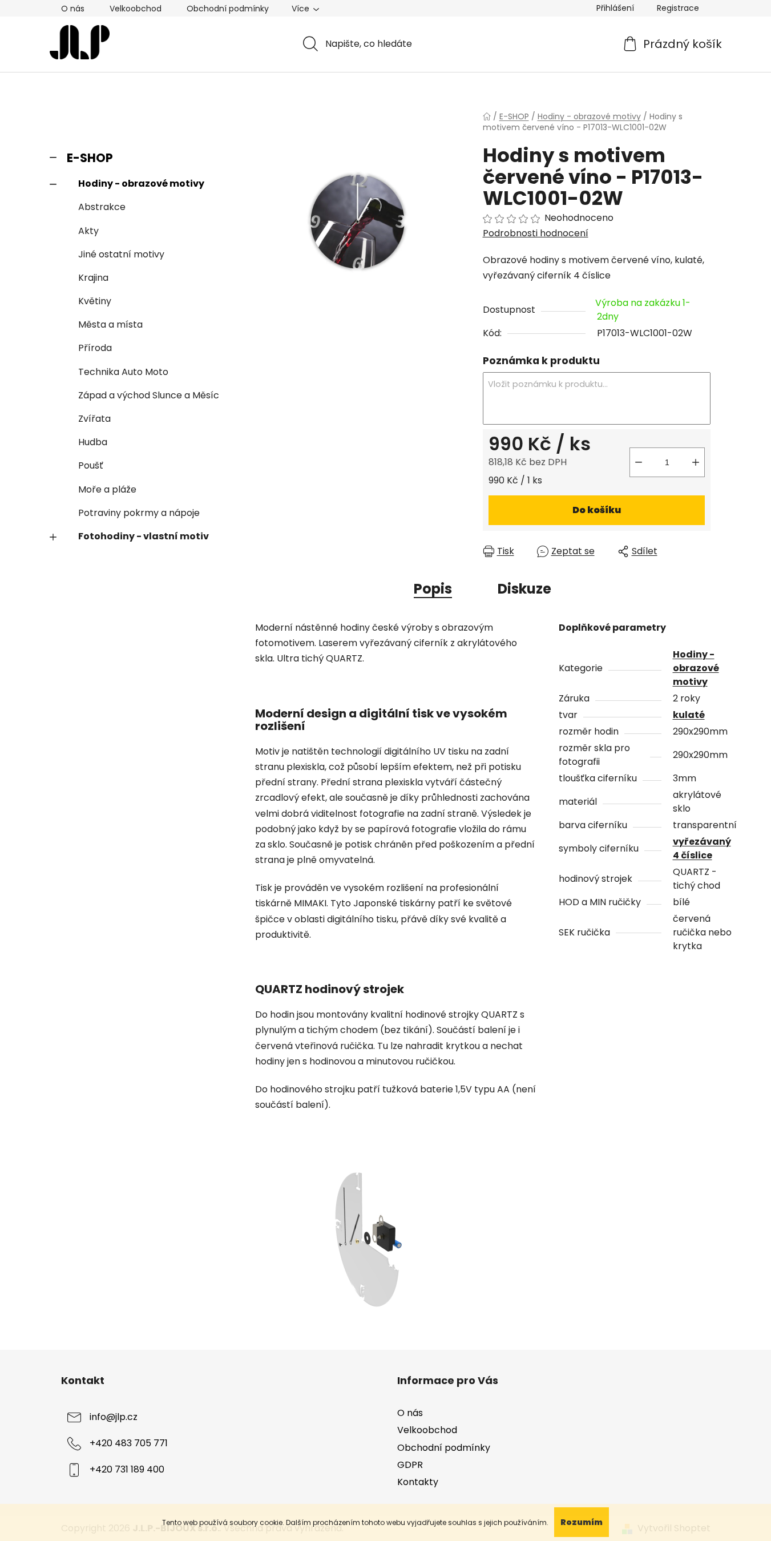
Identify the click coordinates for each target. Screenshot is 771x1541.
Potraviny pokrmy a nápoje (139, 512)
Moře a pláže (107, 489)
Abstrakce (102, 206)
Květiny (94, 301)
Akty (88, 230)
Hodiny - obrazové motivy (141, 183)
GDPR (410, 1464)
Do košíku (596, 510)
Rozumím (581, 1522)
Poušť (90, 465)
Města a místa (110, 324)
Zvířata (94, 418)
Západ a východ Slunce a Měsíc (148, 395)
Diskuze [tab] (524, 588)
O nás (72, 8)
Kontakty (417, 1481)
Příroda (95, 347)
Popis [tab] (433, 588)
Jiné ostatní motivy (121, 254)
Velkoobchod (136, 8)
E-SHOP (90, 158)
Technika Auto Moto (123, 371)
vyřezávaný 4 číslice (702, 848)
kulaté (689, 714)
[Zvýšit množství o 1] (695, 462)
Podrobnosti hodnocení (535, 233)
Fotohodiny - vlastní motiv (143, 536)
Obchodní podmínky (228, 8)
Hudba (92, 442)
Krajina (93, 277)
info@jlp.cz (114, 1417)
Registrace (678, 8)
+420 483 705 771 (129, 1443)
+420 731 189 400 (127, 1470)
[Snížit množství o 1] (638, 462)
